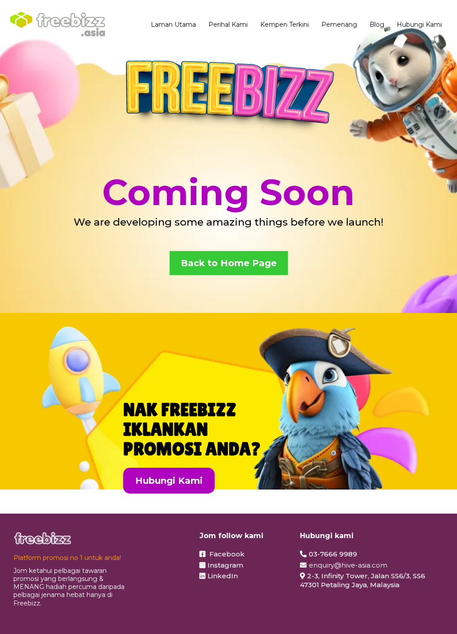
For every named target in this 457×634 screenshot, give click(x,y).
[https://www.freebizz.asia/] (58, 24)
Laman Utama (173, 25)
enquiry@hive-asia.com (348, 565)
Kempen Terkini (284, 25)
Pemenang (339, 25)
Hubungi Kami (419, 25)
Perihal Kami (228, 25)
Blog (377, 25)
